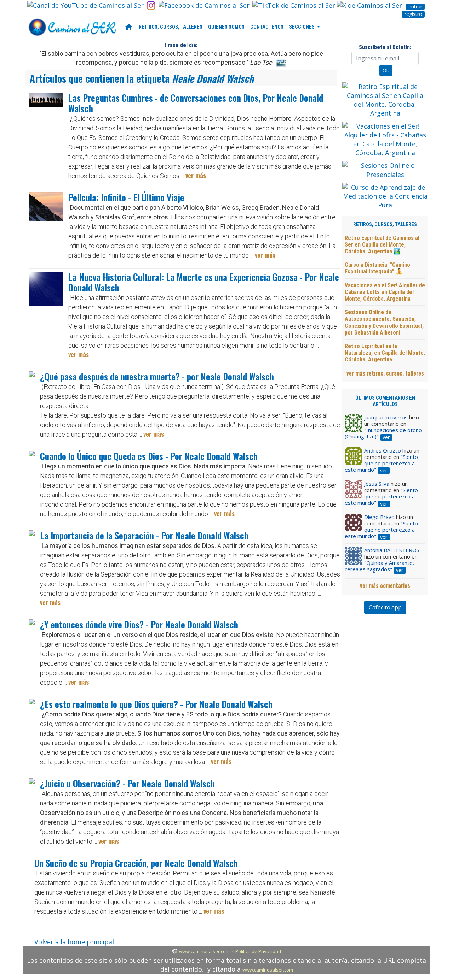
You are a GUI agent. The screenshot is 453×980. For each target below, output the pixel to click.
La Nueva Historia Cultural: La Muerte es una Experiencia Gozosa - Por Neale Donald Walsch (203, 282)
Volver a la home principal (74, 942)
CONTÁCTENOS (266, 27)
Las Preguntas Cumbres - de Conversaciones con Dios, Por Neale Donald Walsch (195, 103)
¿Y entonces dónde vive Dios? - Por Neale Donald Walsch (139, 624)
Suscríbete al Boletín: (385, 47)
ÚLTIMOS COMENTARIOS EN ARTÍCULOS (385, 401)
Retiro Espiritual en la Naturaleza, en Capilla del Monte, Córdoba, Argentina (385, 353)
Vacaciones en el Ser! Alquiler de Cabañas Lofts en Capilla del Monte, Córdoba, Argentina (385, 292)
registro (413, 14)
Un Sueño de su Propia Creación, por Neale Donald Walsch (136, 862)
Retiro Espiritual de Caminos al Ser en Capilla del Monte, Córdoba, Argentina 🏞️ (382, 245)
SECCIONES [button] (302, 27)
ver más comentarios (385, 585)
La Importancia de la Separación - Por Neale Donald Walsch (144, 535)
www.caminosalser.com (204, 951)
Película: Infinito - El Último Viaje (126, 197)
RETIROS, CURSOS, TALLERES (170, 27)
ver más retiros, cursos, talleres (385, 373)
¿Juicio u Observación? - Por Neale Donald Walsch (127, 783)
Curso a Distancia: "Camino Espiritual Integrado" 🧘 (377, 268)
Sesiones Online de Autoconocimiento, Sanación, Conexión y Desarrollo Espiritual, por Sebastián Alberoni (384, 322)
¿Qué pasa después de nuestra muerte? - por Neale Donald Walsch (157, 376)
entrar (415, 7)
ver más (195, 175)
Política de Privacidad (258, 951)
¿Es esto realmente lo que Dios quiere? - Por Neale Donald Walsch (156, 703)
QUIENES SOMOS (226, 27)
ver (386, 437)
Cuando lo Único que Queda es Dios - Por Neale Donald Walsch (149, 455)
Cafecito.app (385, 607)
